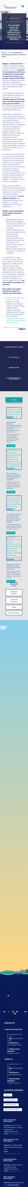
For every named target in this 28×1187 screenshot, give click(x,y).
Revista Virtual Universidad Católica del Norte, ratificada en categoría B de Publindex (13, 477)
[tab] (14, 399)
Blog (9, 52)
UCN (5, 52)
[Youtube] (13, 1012)
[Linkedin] (25, 1012)
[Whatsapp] (15, 1013)
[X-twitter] (21, 1012)
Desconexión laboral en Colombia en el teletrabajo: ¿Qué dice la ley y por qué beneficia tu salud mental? (13, 518)
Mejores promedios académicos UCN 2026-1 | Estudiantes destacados (13, 566)
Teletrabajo (9, 417)
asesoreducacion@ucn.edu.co (12, 1153)
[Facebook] (4, 1012)
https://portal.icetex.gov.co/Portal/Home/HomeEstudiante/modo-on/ (15, 320)
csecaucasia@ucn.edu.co (15, 1133)
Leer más (10, 445)
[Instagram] (8, 1012)
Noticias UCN (10, 468)
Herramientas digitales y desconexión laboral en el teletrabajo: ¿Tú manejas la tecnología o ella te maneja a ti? (13, 427)
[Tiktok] (17, 1012)
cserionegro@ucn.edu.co (15, 1171)
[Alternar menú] (22, 6)
